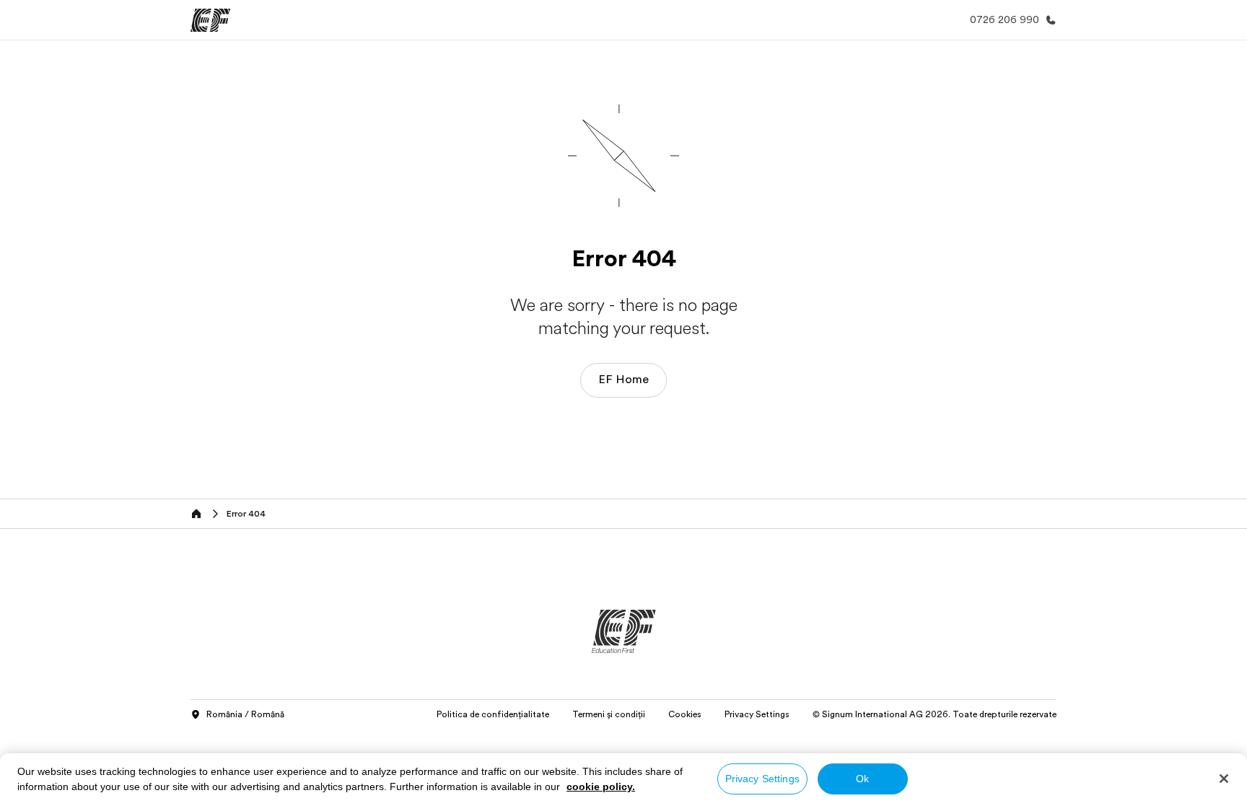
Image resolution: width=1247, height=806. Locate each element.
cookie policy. (600, 786)
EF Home (623, 379)
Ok (862, 778)
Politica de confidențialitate (493, 714)
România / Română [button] (245, 714)
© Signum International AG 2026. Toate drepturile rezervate (934, 714)
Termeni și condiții (608, 714)
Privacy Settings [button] (757, 714)
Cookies (684, 714)
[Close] (1224, 778)
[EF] (210, 20)
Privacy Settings (762, 778)
